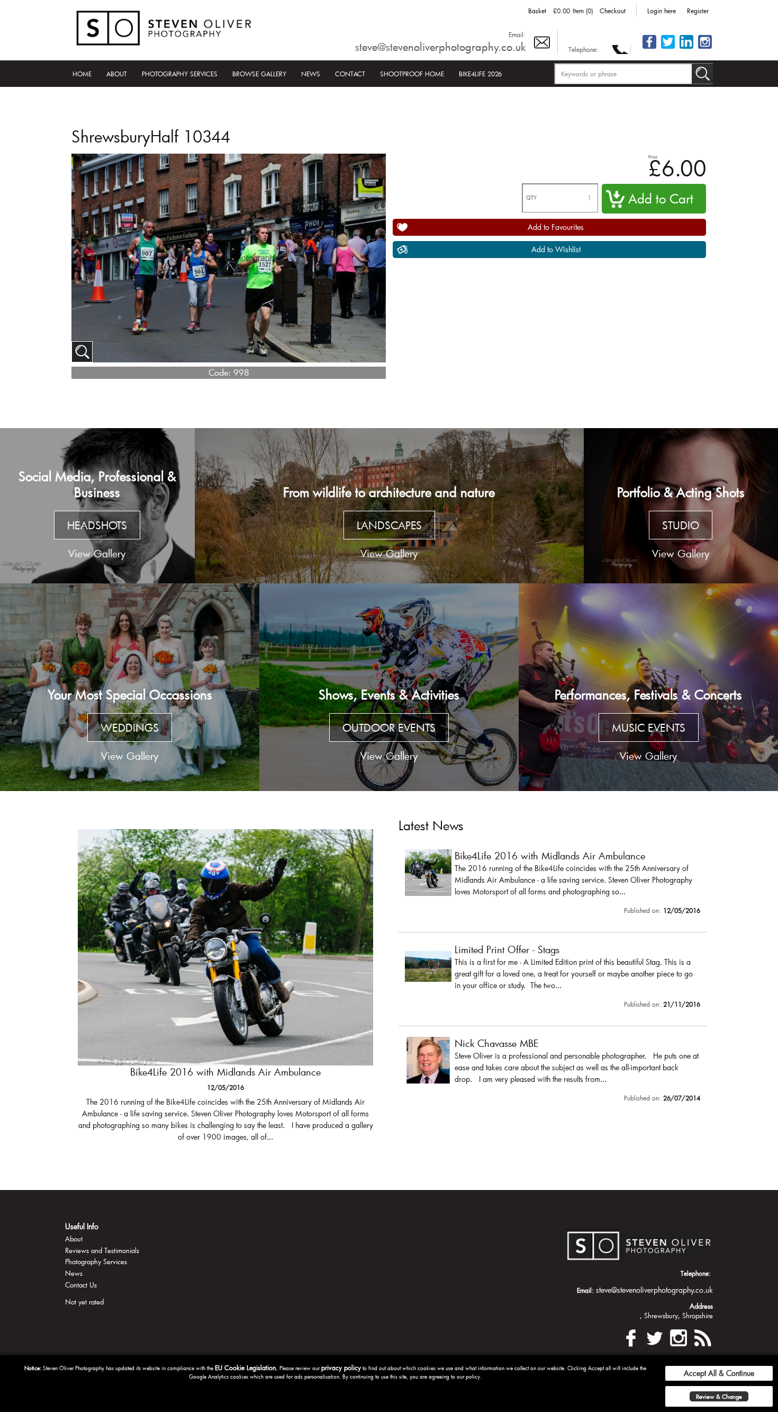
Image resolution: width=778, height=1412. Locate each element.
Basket (537, 10)
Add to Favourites (556, 227)
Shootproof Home (412, 73)
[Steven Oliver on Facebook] (630, 1336)
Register (698, 10)
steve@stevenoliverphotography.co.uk (440, 47)
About (116, 73)
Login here (661, 10)
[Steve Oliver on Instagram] (705, 48)
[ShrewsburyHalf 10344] (82, 351)
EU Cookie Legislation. (246, 1367)
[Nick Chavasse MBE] (553, 1071)
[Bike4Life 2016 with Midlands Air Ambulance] (225, 990)
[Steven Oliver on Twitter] (654, 1336)
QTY (531, 197)
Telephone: (583, 49)
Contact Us (81, 1285)
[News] (702, 1336)
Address (701, 1306)
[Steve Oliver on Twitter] (668, 48)
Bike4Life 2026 (480, 73)
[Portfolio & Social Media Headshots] (97, 506)
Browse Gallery (259, 73)
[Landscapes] (389, 506)
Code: (220, 372)
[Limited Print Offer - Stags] (553, 978)
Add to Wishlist (556, 249)
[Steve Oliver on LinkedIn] (686, 48)
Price (652, 156)
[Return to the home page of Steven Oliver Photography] (164, 26)
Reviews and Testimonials (102, 1250)
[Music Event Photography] (648, 687)
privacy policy (341, 1367)
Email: (517, 34)
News (310, 73)
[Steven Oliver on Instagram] (678, 1336)
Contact (350, 73)
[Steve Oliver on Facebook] (649, 48)
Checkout (613, 10)
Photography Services (180, 73)
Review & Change (719, 1396)
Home (82, 73)
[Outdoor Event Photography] (389, 687)
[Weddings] (129, 687)
